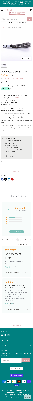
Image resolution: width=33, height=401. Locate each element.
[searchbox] (9, 239)
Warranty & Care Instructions (21, 390)
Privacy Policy (21, 392)
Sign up (26, 360)
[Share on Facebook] (2, 179)
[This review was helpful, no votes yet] (22, 273)
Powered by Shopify (16, 398)
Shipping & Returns (11, 392)
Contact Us (26, 394)
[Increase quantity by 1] (16, 165)
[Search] (29, 19)
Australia (15, 368)
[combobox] (24, 244)
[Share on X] (5, 179)
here (17, 98)
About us (19, 394)
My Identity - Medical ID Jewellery (13, 78)
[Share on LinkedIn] (9, 179)
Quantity (3, 161)
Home (2, 27)
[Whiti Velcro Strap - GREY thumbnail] (4, 64)
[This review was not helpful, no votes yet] (25, 273)
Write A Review (17, 232)
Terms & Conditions (7, 390)
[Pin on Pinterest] (12, 179)
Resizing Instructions (9, 394)
